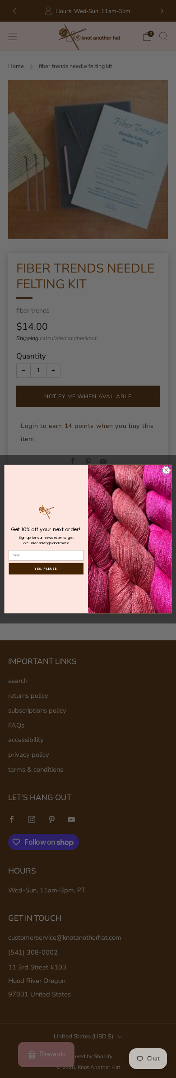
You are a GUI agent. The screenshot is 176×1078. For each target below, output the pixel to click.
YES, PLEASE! (46, 569)
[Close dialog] (166, 470)
